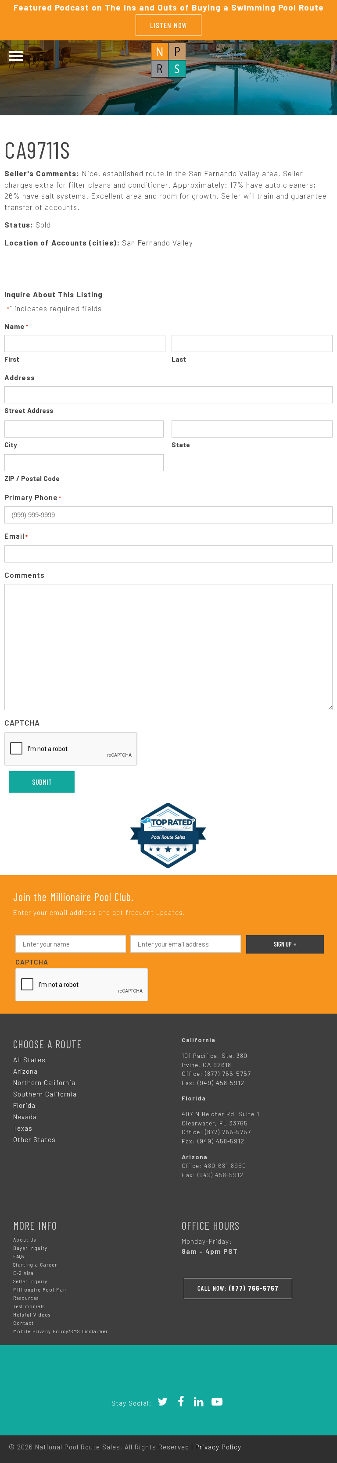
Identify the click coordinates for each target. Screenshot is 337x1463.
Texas (22, 1128)
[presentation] (71, 749)
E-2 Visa (23, 1273)
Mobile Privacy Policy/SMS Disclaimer (60, 1331)
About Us (24, 1239)
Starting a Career (35, 1264)
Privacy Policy (218, 1447)
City (10, 445)
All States (29, 1060)
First (11, 359)
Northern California (44, 1082)
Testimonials (29, 1306)
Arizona (25, 1071)
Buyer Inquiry (30, 1248)
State (181, 445)
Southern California (45, 1094)
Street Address (28, 410)
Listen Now (168, 25)
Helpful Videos (31, 1314)
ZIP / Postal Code (32, 478)
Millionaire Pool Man (39, 1289)
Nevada (25, 1117)
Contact (23, 1323)
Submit (42, 781)
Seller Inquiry (30, 1281)
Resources (26, 1298)
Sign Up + (285, 944)
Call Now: (238, 1288)
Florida (24, 1105)
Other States (34, 1139)
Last (179, 359)
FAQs (18, 1256)
